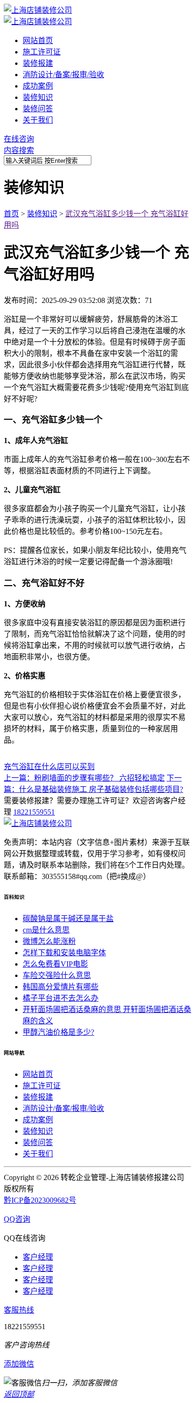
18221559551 (34, 812)
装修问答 (38, 109)
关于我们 (38, 120)
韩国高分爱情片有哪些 (60, 987)
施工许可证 (42, 52)
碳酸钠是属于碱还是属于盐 (68, 919)
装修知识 (38, 97)
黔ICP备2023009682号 (40, 1200)
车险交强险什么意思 (57, 975)
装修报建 (38, 63)
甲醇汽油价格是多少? (58, 1032)
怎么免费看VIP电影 (55, 964)
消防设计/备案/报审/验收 (63, 75)
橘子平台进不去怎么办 (60, 998)
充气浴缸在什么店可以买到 (49, 767)
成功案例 (38, 86)
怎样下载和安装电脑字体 (64, 953)
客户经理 (38, 1257)
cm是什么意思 (46, 930)
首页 (11, 214)
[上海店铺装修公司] (38, 10)
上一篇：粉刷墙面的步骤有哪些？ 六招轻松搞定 (84, 778)
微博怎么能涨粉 (49, 941)
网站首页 (38, 40)
